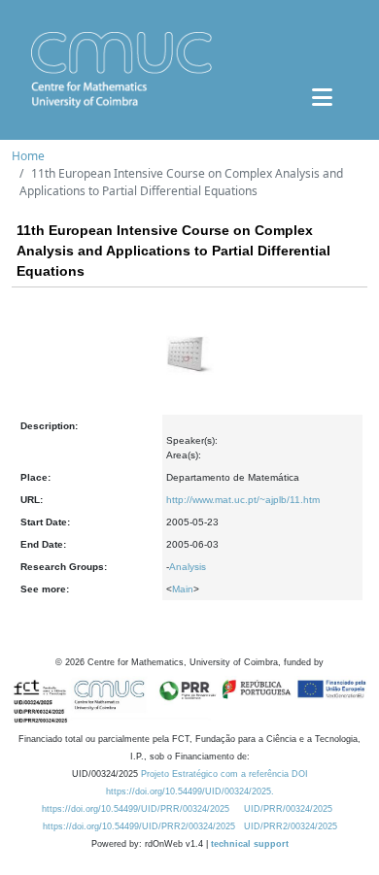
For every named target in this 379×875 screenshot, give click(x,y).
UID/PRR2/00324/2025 (290, 826)
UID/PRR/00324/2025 (288, 809)
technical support (250, 844)
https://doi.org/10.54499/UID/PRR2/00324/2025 (139, 826)
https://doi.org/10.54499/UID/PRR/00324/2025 (135, 809)
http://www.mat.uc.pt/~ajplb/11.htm (243, 499)
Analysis (187, 566)
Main (182, 589)
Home (28, 156)
